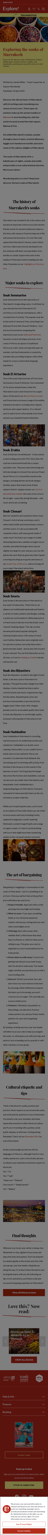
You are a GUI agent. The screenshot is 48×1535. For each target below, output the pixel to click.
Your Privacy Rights (24, 1524)
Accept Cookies (24, 1531)
